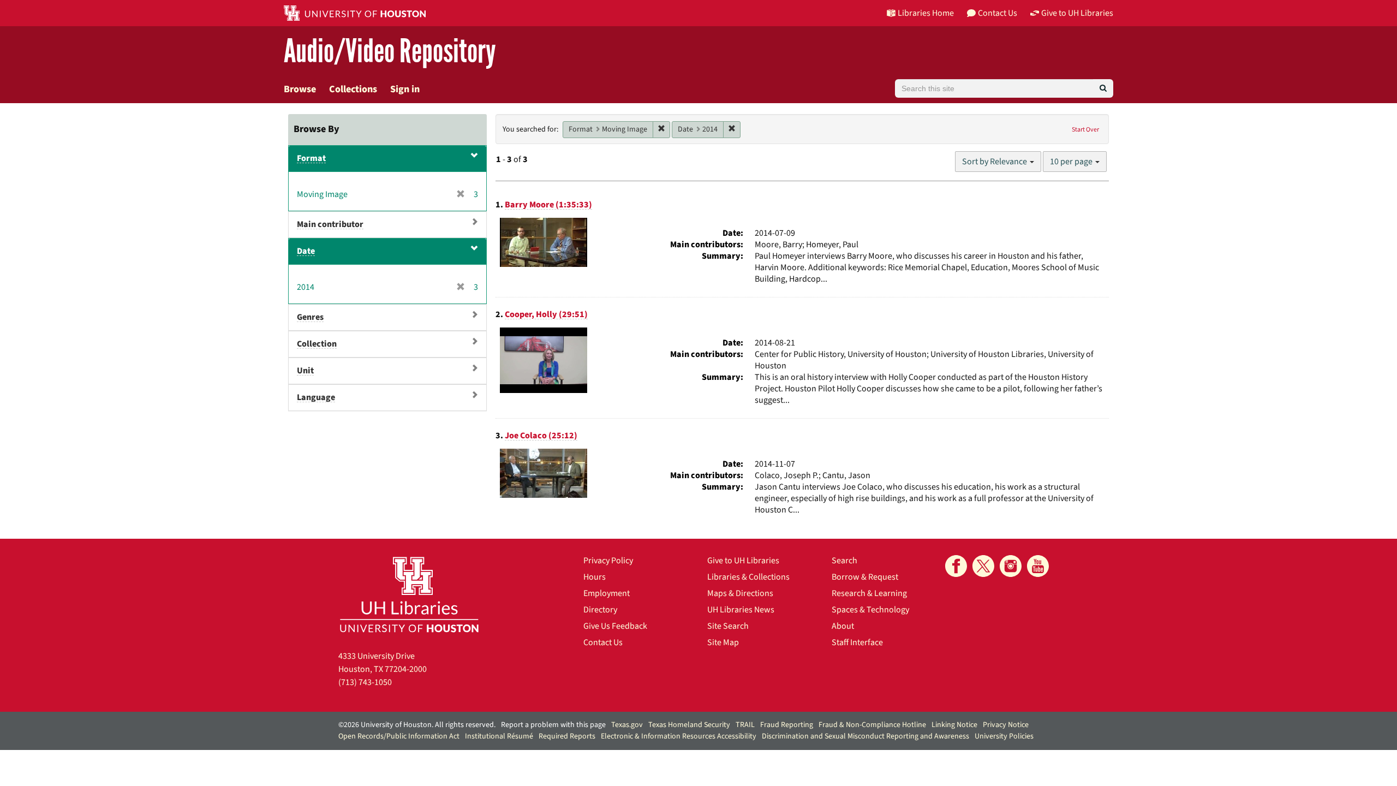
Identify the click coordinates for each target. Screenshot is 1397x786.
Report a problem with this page (553, 724)
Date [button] (306, 251)
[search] (1103, 88)
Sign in (405, 89)
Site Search (728, 626)
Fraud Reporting (786, 724)
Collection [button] (317, 344)
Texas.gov (627, 724)
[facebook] (956, 566)
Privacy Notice (1006, 724)
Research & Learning (869, 593)
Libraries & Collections (748, 577)
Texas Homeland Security (689, 724)
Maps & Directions (740, 593)
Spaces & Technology (870, 610)
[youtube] (1038, 566)
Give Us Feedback (615, 626)
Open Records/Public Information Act (398, 736)
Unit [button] (305, 371)
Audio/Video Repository (390, 51)
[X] (983, 566)
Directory (600, 610)
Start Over (1085, 129)
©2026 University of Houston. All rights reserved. (416, 724)
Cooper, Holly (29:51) (546, 314)
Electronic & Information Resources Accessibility (678, 736)
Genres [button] (310, 317)
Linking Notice (954, 724)
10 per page (1072, 162)
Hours (594, 577)
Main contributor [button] (330, 224)
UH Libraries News (740, 610)
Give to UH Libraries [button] (1077, 13)
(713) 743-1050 (365, 682)
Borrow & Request (865, 577)
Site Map (723, 642)
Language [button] (316, 397)
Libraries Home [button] (926, 13)
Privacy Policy (608, 561)
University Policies (1004, 736)
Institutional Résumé (499, 736)
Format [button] (311, 158)
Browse (300, 89)
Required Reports (567, 736)
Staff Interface (857, 642)
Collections (353, 89)
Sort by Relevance (995, 162)
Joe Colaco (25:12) (541, 436)
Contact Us (603, 642)
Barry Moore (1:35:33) (548, 205)
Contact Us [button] (997, 13)
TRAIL (745, 724)
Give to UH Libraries (743, 561)
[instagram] (1011, 566)
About (843, 626)
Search (844, 561)
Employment (606, 593)
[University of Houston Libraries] (409, 594)
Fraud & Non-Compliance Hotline (872, 724)
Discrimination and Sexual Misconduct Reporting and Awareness (865, 736)
